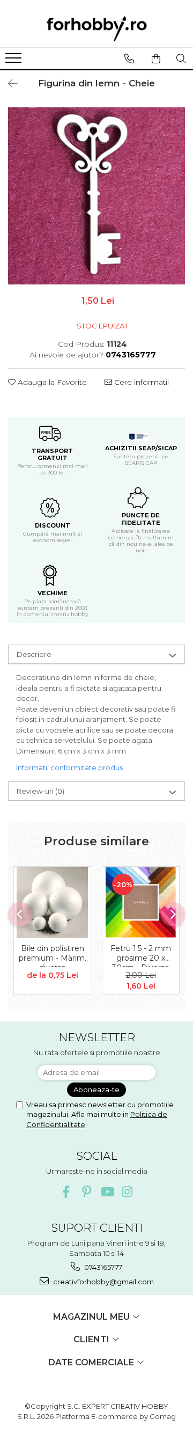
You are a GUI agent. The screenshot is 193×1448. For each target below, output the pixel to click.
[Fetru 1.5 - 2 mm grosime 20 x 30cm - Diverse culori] (140, 902)
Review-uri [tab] (40, 791)
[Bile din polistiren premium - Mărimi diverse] (52, 902)
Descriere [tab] (34, 654)
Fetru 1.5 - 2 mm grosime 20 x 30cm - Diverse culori (140, 955)
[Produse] (14, 61)
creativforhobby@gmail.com (102, 1281)
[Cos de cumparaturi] (155, 58)
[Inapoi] (8, 83)
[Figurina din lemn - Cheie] (96, 195)
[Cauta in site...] (181, 58)
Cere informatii (140, 382)
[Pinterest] (86, 1191)
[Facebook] (66, 1191)
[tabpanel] (96, 195)
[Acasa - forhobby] (96, 28)
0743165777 (102, 1267)
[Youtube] (107, 1191)
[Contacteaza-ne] (129, 58)
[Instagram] (127, 1191)
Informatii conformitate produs (69, 767)
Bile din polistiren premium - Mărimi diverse (52, 955)
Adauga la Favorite (51, 382)
